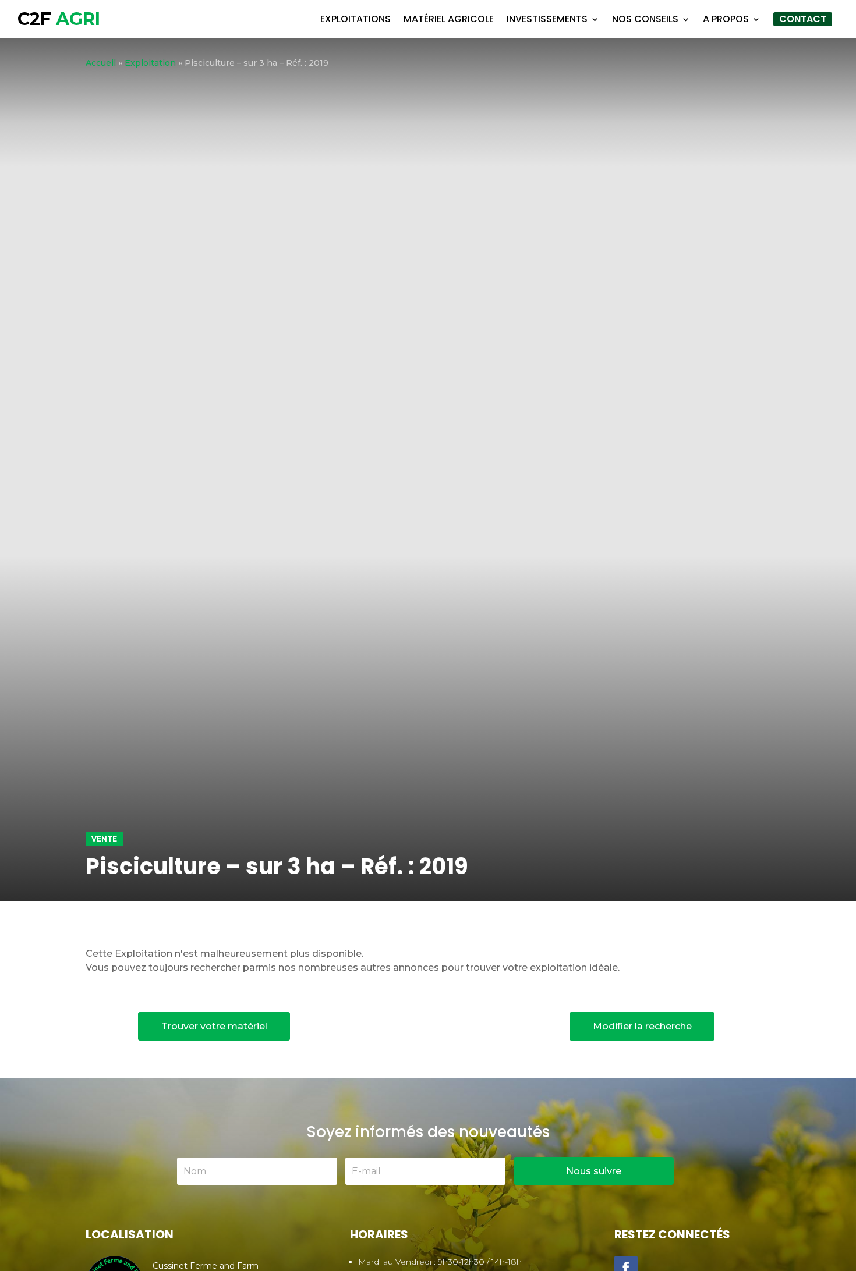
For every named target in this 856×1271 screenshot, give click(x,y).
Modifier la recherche (642, 1026)
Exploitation (150, 63)
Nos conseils (645, 19)
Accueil (101, 63)
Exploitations (355, 19)
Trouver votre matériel (214, 1026)
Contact (802, 19)
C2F (58, 19)
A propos (726, 19)
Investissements (547, 19)
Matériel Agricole (449, 19)
